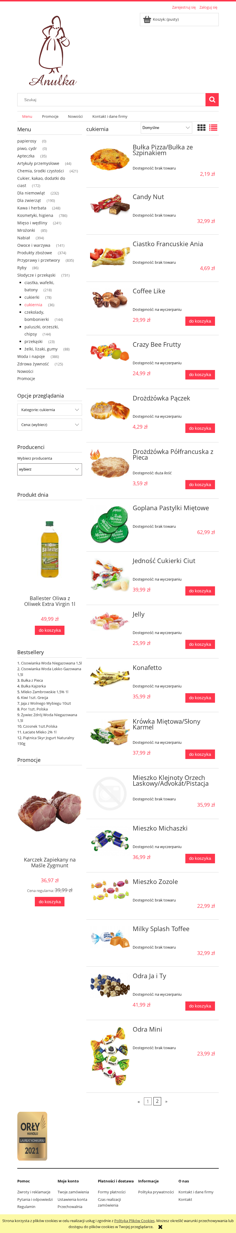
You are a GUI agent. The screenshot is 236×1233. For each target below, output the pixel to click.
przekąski (33, 341)
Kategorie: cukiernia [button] (38, 409)
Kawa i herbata (31, 208)
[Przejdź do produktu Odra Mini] (110, 1056)
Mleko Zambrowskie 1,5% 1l (44, 691)
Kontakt (185, 1199)
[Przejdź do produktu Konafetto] (110, 677)
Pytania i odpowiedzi (35, 1199)
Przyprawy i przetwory (38, 260)
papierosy (26, 141)
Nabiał (23, 237)
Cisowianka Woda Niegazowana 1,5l (51, 663)
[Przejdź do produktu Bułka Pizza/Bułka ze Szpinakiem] (110, 159)
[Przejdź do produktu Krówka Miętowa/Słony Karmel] (110, 732)
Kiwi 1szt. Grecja (34, 697)
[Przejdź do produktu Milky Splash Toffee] (110, 937)
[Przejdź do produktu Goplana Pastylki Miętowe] (110, 525)
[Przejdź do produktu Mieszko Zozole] (110, 890)
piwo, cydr (27, 148)
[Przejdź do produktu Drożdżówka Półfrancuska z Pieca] (110, 464)
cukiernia (33, 304)
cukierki (31, 297)
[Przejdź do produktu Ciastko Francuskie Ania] (110, 256)
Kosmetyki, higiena (35, 215)
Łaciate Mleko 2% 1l (39, 732)
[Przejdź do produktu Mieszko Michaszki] (110, 841)
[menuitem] (27, 116)
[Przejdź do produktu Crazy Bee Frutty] (110, 351)
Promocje (26, 378)
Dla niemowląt (31, 193)
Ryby (21, 267)
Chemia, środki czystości (40, 171)
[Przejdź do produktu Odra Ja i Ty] (110, 985)
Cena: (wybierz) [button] (34, 424)
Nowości (25, 371)
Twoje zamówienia (73, 1192)
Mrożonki (26, 230)
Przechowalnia (70, 1206)
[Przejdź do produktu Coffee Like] (110, 299)
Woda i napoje (31, 356)
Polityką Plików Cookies (134, 1220)
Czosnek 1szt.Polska (40, 726)
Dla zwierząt (29, 200)
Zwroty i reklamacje (33, 1192)
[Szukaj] (212, 99)
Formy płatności (111, 1192)
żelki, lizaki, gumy (41, 349)
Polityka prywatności (156, 1192)
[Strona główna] (54, 49)
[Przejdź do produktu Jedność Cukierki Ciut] (110, 575)
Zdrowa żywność (33, 364)
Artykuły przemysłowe (38, 163)
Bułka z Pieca (32, 680)
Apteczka (26, 156)
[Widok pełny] (213, 127)
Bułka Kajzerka (33, 686)
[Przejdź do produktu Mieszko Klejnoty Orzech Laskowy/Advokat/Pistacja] (110, 793)
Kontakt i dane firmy (196, 1192)
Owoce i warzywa (33, 245)
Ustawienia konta (72, 1199)
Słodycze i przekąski (36, 275)
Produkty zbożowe (34, 252)
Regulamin (26, 1206)
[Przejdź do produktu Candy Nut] (110, 205)
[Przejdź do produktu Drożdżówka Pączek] (110, 410)
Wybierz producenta (34, 458)
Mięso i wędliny (32, 223)
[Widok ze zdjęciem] (201, 127)
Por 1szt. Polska (34, 709)
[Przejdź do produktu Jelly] (110, 621)
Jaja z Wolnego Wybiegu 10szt (46, 703)
